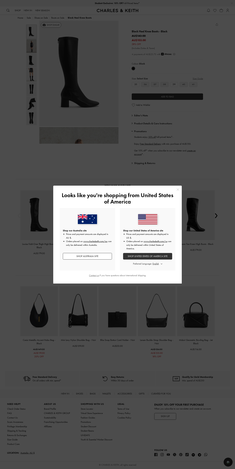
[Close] (178, 189)
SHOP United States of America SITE (148, 256)
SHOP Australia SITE (87, 256)
